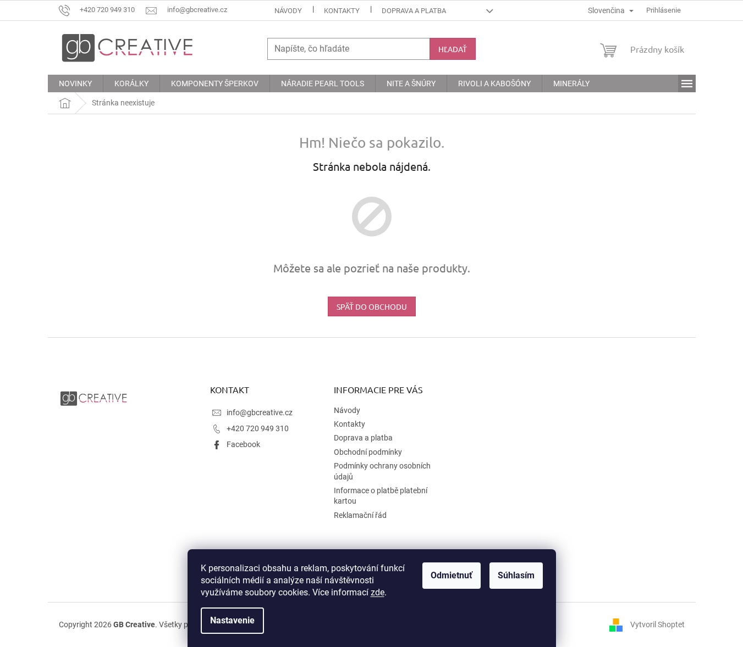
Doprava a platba (414, 11)
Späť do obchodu (372, 306)
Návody (288, 11)
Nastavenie (232, 620)
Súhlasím (516, 575)
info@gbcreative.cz (260, 412)
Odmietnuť (451, 575)
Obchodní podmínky (368, 452)
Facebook (243, 444)
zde (377, 592)
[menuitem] (75, 83)
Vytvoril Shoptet (657, 624)
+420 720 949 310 (258, 428)
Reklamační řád (360, 515)
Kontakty (342, 11)
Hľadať (452, 49)
